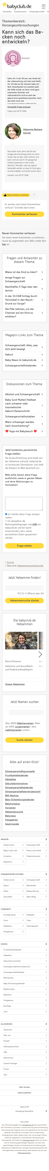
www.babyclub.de (27, 1125)
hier (4, 244)
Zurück (10, 562)
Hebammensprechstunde (30, 566)
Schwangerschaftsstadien (20, 416)
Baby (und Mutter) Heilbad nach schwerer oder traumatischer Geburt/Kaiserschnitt (20, 405)
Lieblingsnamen (13, 730)
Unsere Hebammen (15, 684)
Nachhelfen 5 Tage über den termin (21, 289)
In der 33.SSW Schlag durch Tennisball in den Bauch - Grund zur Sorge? (21, 300)
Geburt (9, 354)
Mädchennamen (25, 723)
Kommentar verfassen (24, 214)
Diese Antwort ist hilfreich (18, 195)
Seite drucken (24, 1087)
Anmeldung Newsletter (24, 1111)
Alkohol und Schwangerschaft (22, 394)
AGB (34, 524)
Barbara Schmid (32, 131)
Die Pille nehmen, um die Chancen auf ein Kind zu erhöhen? (19, 313)
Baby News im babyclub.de (20, 360)
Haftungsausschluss (24, 1153)
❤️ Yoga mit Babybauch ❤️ (21, 431)
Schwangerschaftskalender (20, 365)
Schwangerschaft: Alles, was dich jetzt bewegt (21, 347)
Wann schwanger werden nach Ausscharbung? (19, 424)
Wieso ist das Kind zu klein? (21, 272)
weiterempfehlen (24, 1093)
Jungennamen (22, 727)
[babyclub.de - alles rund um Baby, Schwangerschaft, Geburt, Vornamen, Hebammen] (17, 7)
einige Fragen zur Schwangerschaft (15, 279)
